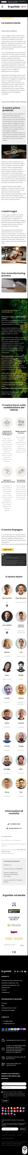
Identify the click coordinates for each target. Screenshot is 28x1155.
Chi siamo (4, 1003)
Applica (22, 1129)
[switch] (24, 1153)
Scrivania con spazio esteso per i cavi (11, 980)
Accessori (4, 990)
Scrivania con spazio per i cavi (9, 983)
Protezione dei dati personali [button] (14, 1145)
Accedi (5, 1101)
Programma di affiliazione (8, 1142)
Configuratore (5, 992)
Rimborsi (9, 1143)
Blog (2, 1005)
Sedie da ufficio (5, 987)
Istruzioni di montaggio (8, 1010)
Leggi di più (8, 549)
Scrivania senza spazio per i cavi (10, 985)
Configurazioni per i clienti (8, 1008)
